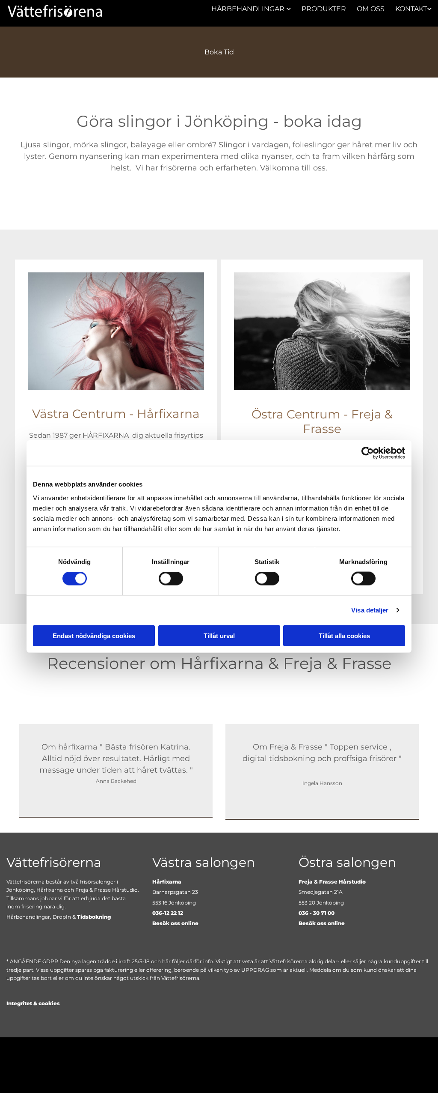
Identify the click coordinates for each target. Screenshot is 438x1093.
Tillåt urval (219, 635)
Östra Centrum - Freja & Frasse (322, 421)
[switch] (171, 578)
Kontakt (411, 9)
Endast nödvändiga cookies (94, 635)
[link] (246, 9)
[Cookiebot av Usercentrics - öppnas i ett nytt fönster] (367, 453)
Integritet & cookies (33, 1003)
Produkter (324, 9)
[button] (219, 52)
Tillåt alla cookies (344, 635)
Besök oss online (175, 923)
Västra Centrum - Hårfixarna (116, 413)
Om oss (371, 9)
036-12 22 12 (167, 913)
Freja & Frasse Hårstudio (332, 881)
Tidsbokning (94, 917)
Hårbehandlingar (248, 9)
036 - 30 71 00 (316, 913)
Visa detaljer (369, 610)
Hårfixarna (166, 881)
